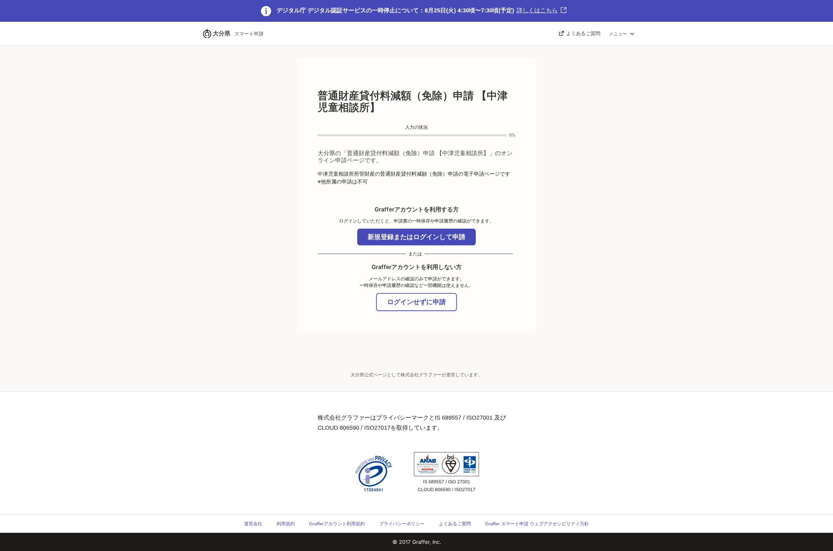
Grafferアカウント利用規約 (337, 523)
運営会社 (253, 523)
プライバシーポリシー (402, 523)
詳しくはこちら (537, 10)
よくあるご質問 (455, 523)
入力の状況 (416, 127)
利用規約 (286, 523)
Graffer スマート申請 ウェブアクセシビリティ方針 (537, 523)
